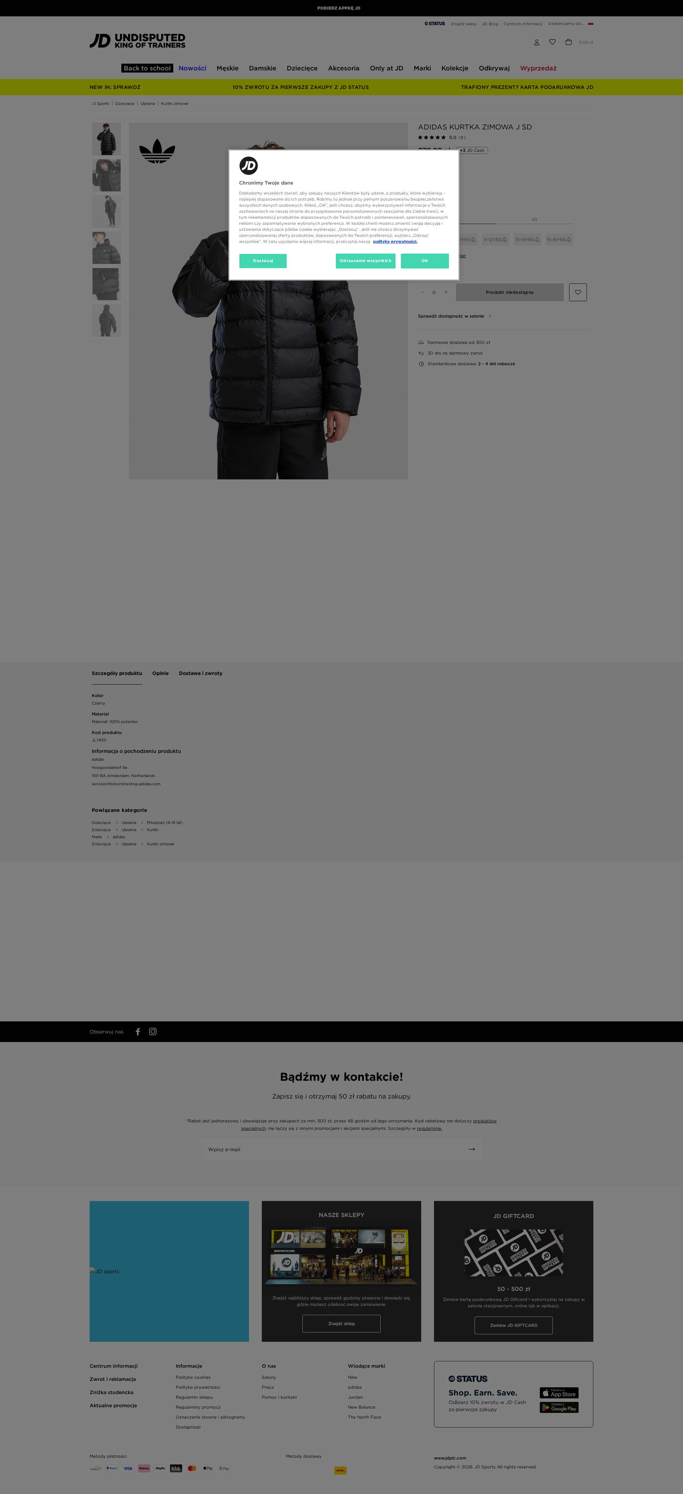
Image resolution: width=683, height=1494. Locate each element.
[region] (344, 215)
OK (425, 260)
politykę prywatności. (395, 241)
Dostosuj (263, 260)
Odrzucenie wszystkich (366, 260)
